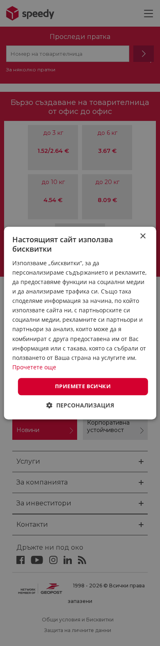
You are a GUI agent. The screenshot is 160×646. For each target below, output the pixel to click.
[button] (80, 405)
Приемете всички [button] (83, 386)
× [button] (142, 236)
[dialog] (80, 323)
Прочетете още (34, 367)
